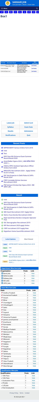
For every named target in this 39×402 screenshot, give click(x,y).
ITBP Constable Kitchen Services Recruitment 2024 (15, 181)
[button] (37, 8)
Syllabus (10, 127)
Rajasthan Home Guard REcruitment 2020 (19, 231)
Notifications (11, 135)
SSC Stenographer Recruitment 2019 (17, 222)
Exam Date (28, 127)
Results (10, 131)
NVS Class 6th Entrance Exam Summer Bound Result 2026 (17, 157)
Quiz (28, 135)
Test (5, 153)
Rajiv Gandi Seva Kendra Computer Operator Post (20, 219)
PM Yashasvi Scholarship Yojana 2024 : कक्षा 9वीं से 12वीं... (19, 186)
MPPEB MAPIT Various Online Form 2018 (18, 148)
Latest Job (10, 123)
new (5, 151)
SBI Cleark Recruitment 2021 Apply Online (19, 212)
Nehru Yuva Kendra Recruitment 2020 (18, 215)
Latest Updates (10, 239)
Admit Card (28, 123)
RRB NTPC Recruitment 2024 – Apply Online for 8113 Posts (19, 172)
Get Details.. (34, 65)
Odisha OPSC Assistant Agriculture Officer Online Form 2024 (19, 167)
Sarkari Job (19, 2)
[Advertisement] (19, 40)
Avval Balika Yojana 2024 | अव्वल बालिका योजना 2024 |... (19, 162)
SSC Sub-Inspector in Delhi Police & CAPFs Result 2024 (18, 176)
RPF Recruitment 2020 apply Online (16, 225)
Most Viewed (28, 239)
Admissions (28, 131)
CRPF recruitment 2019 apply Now (16, 228)
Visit (32, 273)
